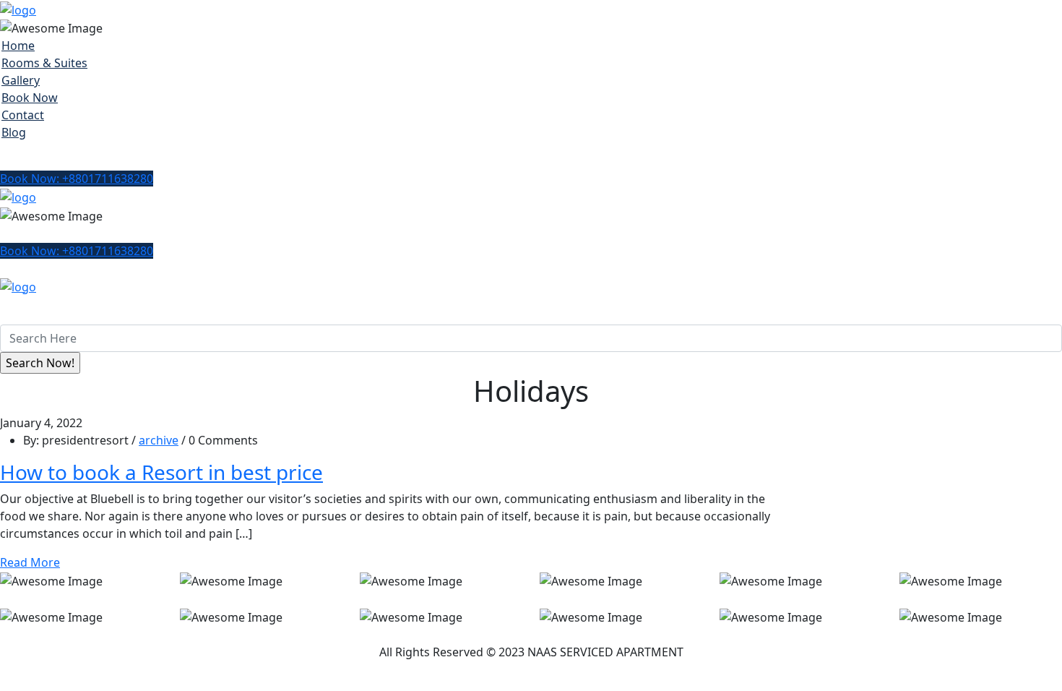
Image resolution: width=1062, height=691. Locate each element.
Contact (22, 115)
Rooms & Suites (44, 63)
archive (158, 440)
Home (18, 45)
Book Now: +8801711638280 (76, 178)
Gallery (20, 80)
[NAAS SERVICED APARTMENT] (18, 9)
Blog (13, 132)
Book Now (29, 98)
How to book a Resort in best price (161, 472)
